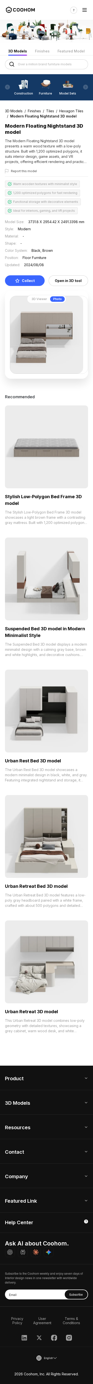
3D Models (17, 51)
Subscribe (76, 1294)
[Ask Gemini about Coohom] (49, 1252)
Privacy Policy (17, 1320)
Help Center (19, 1222)
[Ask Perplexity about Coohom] (23, 1252)
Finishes (42, 51)
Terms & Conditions (71, 1320)
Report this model (24, 171)
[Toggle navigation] (84, 10)
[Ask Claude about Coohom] (36, 1252)
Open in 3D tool (68, 281)
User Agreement (42, 1320)
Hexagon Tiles (71, 111)
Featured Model (71, 51)
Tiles (50, 111)
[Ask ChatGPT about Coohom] (10, 1252)
